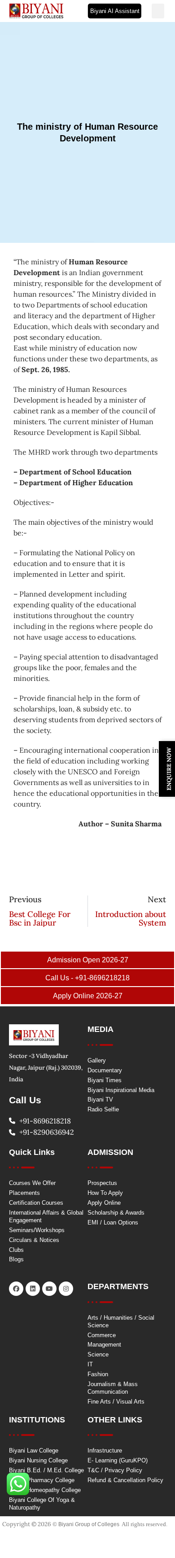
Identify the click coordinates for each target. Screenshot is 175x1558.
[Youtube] (49, 1289)
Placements (24, 1192)
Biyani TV (100, 1099)
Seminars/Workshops (37, 1230)
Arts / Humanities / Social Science (121, 1321)
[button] (158, 11)
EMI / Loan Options (113, 1222)
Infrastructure (105, 1450)
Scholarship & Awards (116, 1212)
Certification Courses (36, 1202)
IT (90, 1364)
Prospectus (102, 1183)
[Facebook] (16, 1289)
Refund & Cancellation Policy (125, 1480)
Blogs (16, 1259)
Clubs (16, 1249)
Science (98, 1354)
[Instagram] (66, 1289)
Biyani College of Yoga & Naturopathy (42, 1504)
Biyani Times (105, 1080)
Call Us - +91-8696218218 (87, 978)
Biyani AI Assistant (115, 11)
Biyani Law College (33, 1450)
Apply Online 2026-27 (87, 996)
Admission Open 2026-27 (87, 960)
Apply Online (104, 1202)
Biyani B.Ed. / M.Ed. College (46, 1470)
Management (104, 1344)
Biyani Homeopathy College (45, 1490)
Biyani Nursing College (38, 1460)
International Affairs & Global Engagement (46, 1216)
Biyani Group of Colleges (88, 1524)
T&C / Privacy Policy (115, 1470)
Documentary (105, 1070)
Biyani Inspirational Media (121, 1090)
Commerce (102, 1335)
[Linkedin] (33, 1289)
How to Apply (105, 1192)
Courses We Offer (32, 1183)
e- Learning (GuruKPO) (118, 1460)
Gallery (97, 1060)
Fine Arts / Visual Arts (116, 1401)
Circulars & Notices (34, 1240)
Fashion (98, 1374)
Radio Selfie (103, 1109)
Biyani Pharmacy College (41, 1480)
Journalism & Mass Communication (113, 1388)
